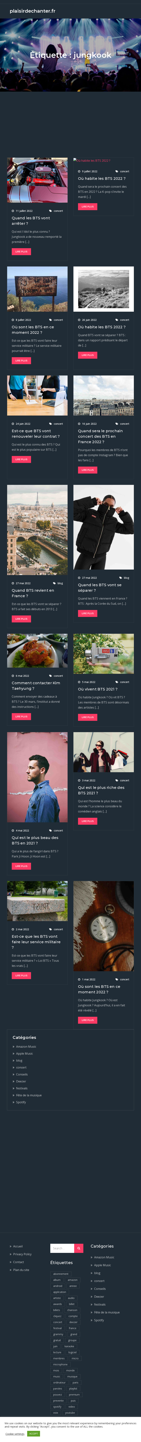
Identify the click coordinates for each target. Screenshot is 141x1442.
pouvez (57, 1394)
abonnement (60, 1274)
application (59, 1292)
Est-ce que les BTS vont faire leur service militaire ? (36, 942)
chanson (72, 1310)
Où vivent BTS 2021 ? (98, 689)
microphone (60, 1364)
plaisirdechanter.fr (32, 11)
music (56, 1376)
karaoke (69, 1346)
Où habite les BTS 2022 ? (102, 178)
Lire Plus (21, 251)
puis (73, 1400)
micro (75, 1358)
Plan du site (21, 1270)
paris (75, 1382)
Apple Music (24, 1054)
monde (70, 1370)
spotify (57, 1406)
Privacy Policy (22, 1254)
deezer (73, 1322)
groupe (72, 1340)
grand (73, 1334)
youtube (70, 1412)
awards (57, 1304)
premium (74, 1394)
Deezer (21, 1081)
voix (55, 1412)
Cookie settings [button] (15, 1433)
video (71, 1406)
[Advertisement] (70, 119)
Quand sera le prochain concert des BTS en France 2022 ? (100, 436)
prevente (58, 1400)
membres (59, 1358)
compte (73, 1316)
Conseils (22, 1074)
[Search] (78, 1248)
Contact (18, 1262)
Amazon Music (26, 1047)
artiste (57, 1298)
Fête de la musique (29, 1095)
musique (72, 1376)
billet (72, 1304)
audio (71, 1298)
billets (56, 1310)
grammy (58, 1334)
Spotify (21, 1102)
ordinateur (59, 1382)
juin (55, 1346)
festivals (22, 1088)
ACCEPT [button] (33, 1433)
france (72, 1328)
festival (57, 1328)
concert (58, 211)
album (57, 1280)
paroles (57, 1388)
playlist (73, 1388)
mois (56, 1370)
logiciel (72, 1352)
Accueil (18, 1246)
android (57, 1286)
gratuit (57, 1340)
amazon (72, 1280)
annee (73, 1286)
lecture (57, 1352)
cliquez (57, 1316)
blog (60, 583)
